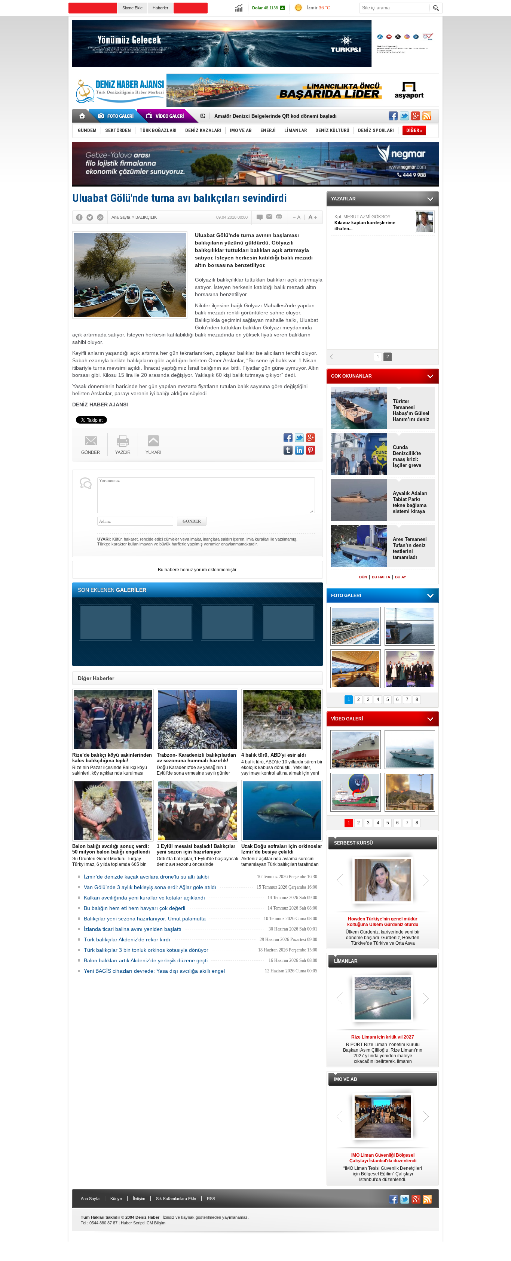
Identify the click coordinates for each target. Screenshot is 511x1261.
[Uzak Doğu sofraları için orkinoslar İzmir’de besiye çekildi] (282, 811)
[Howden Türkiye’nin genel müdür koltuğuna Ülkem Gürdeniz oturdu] (383, 880)
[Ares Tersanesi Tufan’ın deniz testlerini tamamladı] (359, 546)
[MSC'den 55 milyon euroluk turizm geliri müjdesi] (355, 668)
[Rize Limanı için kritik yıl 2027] (383, 999)
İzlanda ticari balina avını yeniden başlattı (132, 929)
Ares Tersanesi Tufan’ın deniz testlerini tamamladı (410, 548)
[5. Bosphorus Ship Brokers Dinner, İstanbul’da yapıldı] (410, 668)
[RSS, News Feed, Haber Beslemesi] (426, 115)
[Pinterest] (310, 450)
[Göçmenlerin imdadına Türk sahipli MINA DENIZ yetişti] (355, 792)
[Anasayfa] (82, 116)
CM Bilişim (156, 1223)
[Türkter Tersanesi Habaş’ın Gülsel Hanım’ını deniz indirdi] (359, 408)
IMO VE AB (345, 1079)
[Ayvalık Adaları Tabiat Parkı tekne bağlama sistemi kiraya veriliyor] (359, 500)
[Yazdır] (279, 217)
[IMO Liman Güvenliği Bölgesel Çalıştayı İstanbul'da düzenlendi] (383, 1117)
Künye (116, 1198)
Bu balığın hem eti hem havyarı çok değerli (134, 908)
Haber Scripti (132, 1223)
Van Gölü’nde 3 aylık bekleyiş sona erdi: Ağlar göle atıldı (150, 887)
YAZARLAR (343, 199)
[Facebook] (79, 217)
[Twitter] (89, 217)
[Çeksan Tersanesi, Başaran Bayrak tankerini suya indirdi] (355, 749)
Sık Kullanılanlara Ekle (176, 1198)
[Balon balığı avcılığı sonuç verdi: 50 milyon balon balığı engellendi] (113, 811)
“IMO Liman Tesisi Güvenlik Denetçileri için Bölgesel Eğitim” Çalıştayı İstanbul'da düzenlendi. (382, 1167)
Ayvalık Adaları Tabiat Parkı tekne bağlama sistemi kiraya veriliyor (410, 502)
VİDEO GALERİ (347, 719)
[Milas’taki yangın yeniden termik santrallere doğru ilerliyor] (410, 792)
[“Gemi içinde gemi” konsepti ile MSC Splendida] (355, 626)
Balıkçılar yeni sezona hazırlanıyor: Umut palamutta (145, 919)
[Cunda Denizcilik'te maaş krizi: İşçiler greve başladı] (359, 454)
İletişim (139, 1198)
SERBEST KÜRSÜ (353, 843)
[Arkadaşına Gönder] (269, 217)
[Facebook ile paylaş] (393, 115)
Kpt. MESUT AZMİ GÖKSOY (364, 222)
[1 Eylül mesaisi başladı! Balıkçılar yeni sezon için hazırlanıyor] (197, 811)
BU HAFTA (381, 577)
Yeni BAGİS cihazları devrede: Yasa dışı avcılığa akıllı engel (154, 971)
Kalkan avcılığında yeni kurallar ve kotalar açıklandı (144, 898)
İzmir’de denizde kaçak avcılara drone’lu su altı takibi (146, 877)
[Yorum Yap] (260, 217)
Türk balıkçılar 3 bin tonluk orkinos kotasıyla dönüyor (146, 950)
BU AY (400, 577)
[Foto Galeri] (117, 116)
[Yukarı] (153, 444)
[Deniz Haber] (119, 107)
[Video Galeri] (165, 116)
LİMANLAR (346, 961)
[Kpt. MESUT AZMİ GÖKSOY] (425, 221)
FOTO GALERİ (346, 595)
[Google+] (100, 217)
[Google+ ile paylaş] (415, 115)
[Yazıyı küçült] (296, 217)
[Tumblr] (288, 450)
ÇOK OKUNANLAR (351, 376)
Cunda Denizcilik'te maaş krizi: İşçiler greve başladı (407, 456)
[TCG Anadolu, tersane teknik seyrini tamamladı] (410, 749)
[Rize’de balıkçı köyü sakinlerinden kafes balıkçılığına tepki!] (113, 719)
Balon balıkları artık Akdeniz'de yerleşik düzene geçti (146, 960)
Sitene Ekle (132, 8)
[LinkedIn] (299, 450)
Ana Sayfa (90, 1198)
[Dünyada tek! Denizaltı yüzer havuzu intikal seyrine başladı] (410, 626)
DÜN (363, 577)
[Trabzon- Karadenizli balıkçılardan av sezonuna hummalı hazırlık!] (197, 719)
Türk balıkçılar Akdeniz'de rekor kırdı (127, 939)
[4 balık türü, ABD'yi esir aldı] (282, 719)
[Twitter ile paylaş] (404, 115)
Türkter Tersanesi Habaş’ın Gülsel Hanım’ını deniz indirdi (281, 116)
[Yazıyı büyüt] (312, 217)
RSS (211, 1198)
